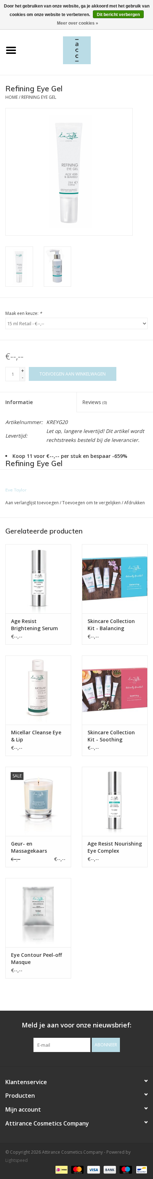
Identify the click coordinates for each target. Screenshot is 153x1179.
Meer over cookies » (77, 23)
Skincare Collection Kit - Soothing (111, 736)
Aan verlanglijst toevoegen (32, 503)
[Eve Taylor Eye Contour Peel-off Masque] (38, 912)
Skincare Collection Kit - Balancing (111, 625)
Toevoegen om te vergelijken (92, 503)
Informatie (19, 402)
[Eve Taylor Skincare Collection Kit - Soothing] (115, 690)
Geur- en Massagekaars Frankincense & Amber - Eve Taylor (34, 847)
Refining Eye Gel (38, 97)
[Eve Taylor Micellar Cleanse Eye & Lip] (38, 690)
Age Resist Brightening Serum (34, 625)
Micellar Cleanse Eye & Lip (36, 736)
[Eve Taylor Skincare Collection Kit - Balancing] (115, 578)
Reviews (94, 402)
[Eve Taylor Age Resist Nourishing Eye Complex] (115, 801)
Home (11, 97)
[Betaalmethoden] (61, 1169)
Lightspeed (16, 1160)
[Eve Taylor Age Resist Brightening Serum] (38, 578)
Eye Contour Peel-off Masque (36, 958)
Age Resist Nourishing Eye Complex (115, 847)
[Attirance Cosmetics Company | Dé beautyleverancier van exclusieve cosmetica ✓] (87, 49)
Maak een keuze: (23, 313)
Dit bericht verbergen (118, 14)
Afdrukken (134, 503)
